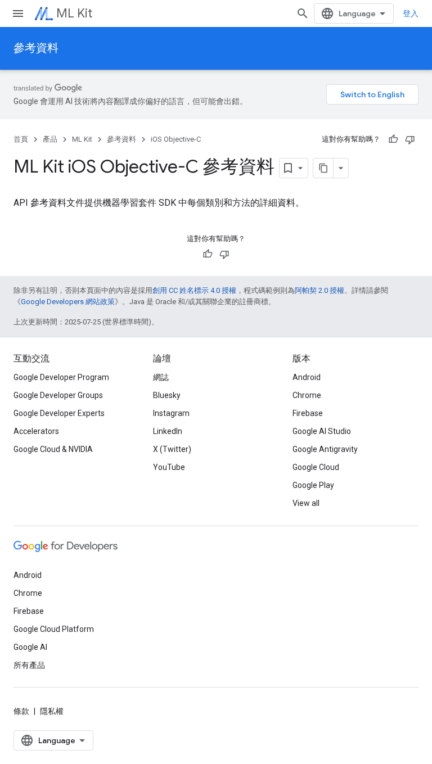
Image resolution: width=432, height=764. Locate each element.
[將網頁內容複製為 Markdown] (323, 168)
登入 (410, 13)
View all (306, 503)
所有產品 (29, 665)
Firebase (307, 413)
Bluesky (167, 395)
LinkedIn (167, 431)
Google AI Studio (321, 431)
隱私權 (52, 711)
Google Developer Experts (59, 413)
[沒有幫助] (410, 139)
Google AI (30, 647)
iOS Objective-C (176, 139)
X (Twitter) (172, 449)
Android (306, 377)
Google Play (313, 485)
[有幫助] (393, 139)
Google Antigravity (325, 449)
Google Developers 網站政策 (68, 301)
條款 (21, 711)
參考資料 (36, 48)
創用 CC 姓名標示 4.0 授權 (194, 290)
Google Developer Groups (58, 395)
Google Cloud (315, 467)
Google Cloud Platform (54, 629)
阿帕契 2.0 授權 (319, 290)
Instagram (171, 413)
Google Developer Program (61, 377)
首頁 (21, 139)
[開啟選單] (18, 13)
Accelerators (36, 431)
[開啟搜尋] (302, 13)
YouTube (169, 467)
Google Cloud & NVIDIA (53, 449)
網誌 (161, 377)
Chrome (306, 395)
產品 (50, 139)
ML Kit (74, 13)
